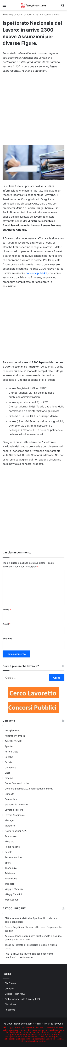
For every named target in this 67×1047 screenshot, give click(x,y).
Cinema (9, 778)
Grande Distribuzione (16, 804)
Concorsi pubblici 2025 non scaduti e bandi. (37, 14)
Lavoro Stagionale (15, 815)
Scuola (8, 852)
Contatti (9, 988)
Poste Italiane (12, 846)
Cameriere (10, 767)
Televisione (11, 878)
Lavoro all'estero (14, 809)
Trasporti (9, 883)
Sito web (7, 638)
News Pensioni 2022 (16, 831)
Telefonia (10, 873)
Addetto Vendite (13, 741)
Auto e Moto (11, 751)
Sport (8, 862)
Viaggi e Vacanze (14, 889)
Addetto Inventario (15, 735)
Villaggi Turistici (13, 894)
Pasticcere (10, 836)
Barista (8, 762)
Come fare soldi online (17, 783)
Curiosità (9, 794)
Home (8, 14)
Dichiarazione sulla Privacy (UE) (22, 999)
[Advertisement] (33, 110)
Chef (7, 772)
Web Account (12, 899)
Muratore (10, 825)
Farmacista (11, 799)
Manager (9, 820)
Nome (7, 609)
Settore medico (13, 857)
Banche (9, 757)
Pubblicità (10, 1009)
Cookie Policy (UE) (15, 993)
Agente (9, 746)
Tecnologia (11, 868)
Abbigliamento (12, 730)
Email (6, 624)
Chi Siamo (10, 983)
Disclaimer (10, 1004)
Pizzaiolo (9, 841)
